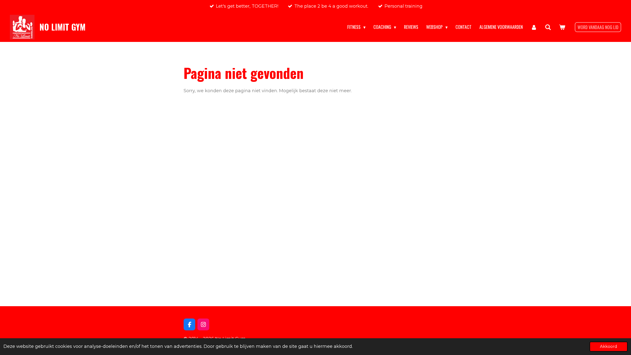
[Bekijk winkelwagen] (562, 27)
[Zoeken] (548, 27)
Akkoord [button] (608, 346)
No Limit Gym (62, 27)
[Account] (534, 27)
